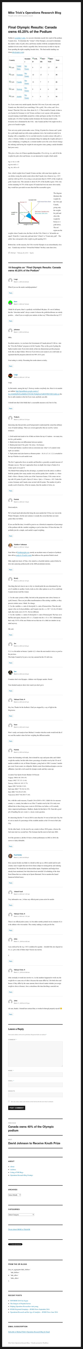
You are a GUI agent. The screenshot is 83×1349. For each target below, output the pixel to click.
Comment (12, 1040)
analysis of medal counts (24, 555)
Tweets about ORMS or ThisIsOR (19, 1229)
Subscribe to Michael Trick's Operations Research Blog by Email (29, 1332)
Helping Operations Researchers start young (24, 1306)
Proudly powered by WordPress (39, 1343)
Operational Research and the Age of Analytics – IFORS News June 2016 (34, 1312)
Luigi (16, 374)
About (12, 1166)
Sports (32, 253)
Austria (19, 96)
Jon (15, 671)
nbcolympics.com (17, 52)
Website (11, 1091)
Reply (10, 293)
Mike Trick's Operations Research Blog (34, 12)
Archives (13, 1169)
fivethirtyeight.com (23, 552)
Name (11, 1070)
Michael (13, 253)
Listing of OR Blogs (16, 1172)
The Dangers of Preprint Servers (20, 1303)
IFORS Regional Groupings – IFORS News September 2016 (29, 1309)
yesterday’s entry (20, 38)
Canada (19, 82)
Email (11, 1081)
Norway (19, 89)
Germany (20, 75)
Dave (15, 301)
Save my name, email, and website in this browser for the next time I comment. (32, 1101)
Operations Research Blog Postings (21, 1175)
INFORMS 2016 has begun (19, 1301)
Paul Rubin (18, 855)
